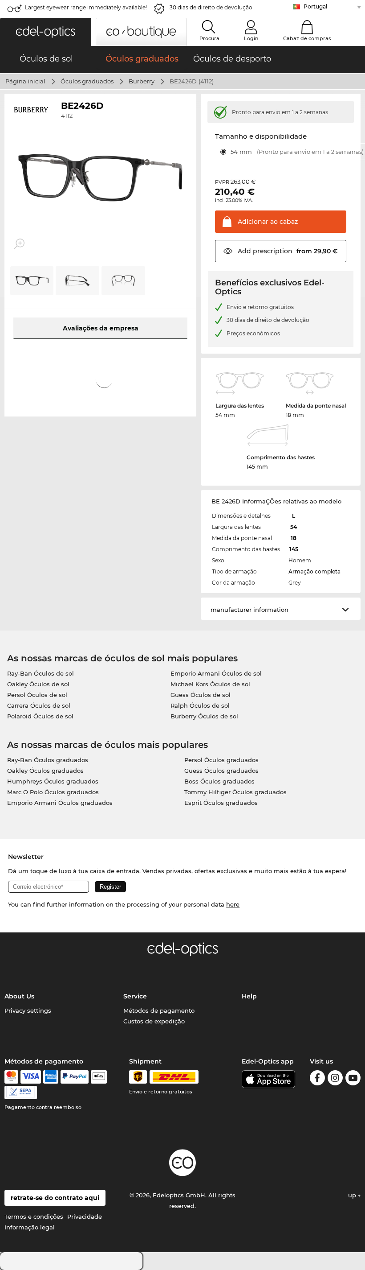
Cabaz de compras (307, 38)
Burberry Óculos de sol (204, 716)
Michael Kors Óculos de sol (210, 684)
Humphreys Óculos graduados (52, 781)
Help (249, 996)
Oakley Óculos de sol (38, 684)
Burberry (141, 81)
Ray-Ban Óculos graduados (47, 759)
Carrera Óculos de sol (38, 705)
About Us (19, 996)
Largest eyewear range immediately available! (86, 7)
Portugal (315, 6)
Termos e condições (33, 1216)
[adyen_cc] (11, 1077)
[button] (45, 32)
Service (135, 996)
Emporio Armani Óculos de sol (216, 673)
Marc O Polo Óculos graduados (53, 792)
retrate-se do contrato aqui (55, 1198)
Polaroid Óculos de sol (40, 716)
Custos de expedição (154, 1021)
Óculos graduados (87, 81)
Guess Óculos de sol (200, 694)
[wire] (20, 1092)
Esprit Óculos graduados (221, 802)
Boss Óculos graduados (219, 781)
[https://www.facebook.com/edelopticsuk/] (317, 1079)
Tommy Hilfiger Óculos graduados (235, 792)
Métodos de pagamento (159, 1010)
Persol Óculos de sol (37, 694)
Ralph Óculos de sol (200, 705)
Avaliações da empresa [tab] (100, 328)
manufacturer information (249, 609)
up (353, 1195)
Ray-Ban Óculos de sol (40, 673)
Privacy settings (27, 1010)
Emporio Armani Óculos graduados (60, 802)
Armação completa (314, 571)
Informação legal (29, 1227)
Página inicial (25, 81)
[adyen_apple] (99, 1077)
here (232, 904)
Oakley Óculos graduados (45, 770)
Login (251, 38)
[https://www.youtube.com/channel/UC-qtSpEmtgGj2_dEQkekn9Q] (353, 1079)
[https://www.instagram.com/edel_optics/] (335, 1079)
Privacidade (84, 1216)
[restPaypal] (75, 1077)
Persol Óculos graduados (221, 759)
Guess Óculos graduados (221, 770)
